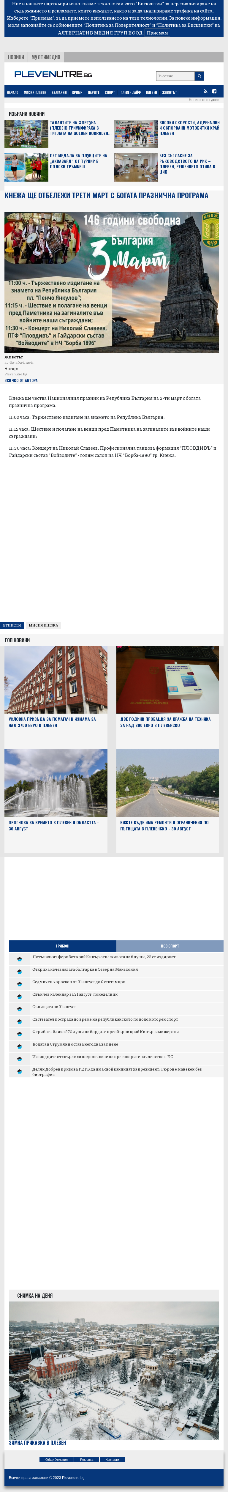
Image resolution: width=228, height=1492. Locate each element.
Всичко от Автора (20, 380)
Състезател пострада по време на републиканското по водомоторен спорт (105, 1019)
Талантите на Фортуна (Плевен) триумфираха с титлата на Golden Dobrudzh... (81, 128)
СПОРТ (110, 92)
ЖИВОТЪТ (169, 92)
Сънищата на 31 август (54, 1006)
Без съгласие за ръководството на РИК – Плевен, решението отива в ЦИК (187, 164)
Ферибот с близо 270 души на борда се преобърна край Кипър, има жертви (105, 1031)
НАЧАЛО (12, 92)
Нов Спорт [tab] (170, 945)
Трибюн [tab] (62, 945)
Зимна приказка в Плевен (37, 1443)
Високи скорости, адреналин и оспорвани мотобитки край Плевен (189, 128)
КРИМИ (77, 92)
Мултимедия (45, 57)
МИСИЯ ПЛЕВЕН (35, 92)
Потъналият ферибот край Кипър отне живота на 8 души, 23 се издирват (103, 956)
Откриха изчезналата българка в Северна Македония (85, 969)
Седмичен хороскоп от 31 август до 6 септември (79, 981)
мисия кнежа (43, 625)
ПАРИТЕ (93, 92)
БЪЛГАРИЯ (59, 92)
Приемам (157, 32)
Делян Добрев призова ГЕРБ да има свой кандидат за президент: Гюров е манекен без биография (117, 1071)
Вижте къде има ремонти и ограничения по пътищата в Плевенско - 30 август (164, 825)
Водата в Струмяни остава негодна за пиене (75, 1044)
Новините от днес (204, 100)
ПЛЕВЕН (151, 92)
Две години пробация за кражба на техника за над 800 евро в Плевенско (165, 722)
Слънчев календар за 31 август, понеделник (75, 994)
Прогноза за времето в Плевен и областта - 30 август (54, 825)
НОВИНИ (16, 57)
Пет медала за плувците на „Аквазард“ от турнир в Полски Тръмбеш (78, 161)
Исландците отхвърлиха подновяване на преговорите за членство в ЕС (102, 1056)
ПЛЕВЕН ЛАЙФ (131, 92)
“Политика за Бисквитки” (185, 24)
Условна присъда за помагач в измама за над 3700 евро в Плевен (52, 722)
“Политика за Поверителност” (117, 24)
